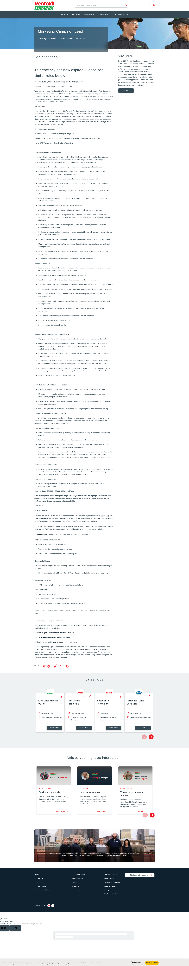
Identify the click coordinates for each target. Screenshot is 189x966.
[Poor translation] (15, 928)
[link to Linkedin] (48, 905)
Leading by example (90, 792)
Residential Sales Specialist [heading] (135, 702)
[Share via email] (61, 666)
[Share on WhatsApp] (67, 666)
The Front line (84, 788)
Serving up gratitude (49, 792)
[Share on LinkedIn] (43, 666)
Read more (126, 90)
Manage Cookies (137, 962)
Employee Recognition (127, 788)
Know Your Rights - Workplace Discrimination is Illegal (54, 633)
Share (37, 666)
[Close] (186, 962)
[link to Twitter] (52, 905)
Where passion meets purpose (131, 793)
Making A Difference (45, 788)
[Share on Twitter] (55, 666)
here (40, 534)
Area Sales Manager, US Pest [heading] (48, 702)
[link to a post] (54, 775)
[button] (151, 736)
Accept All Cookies (152, 962)
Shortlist (60, 696)
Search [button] (126, 6)
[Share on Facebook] (49, 666)
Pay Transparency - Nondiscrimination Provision (52, 637)
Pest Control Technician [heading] (74, 702)
